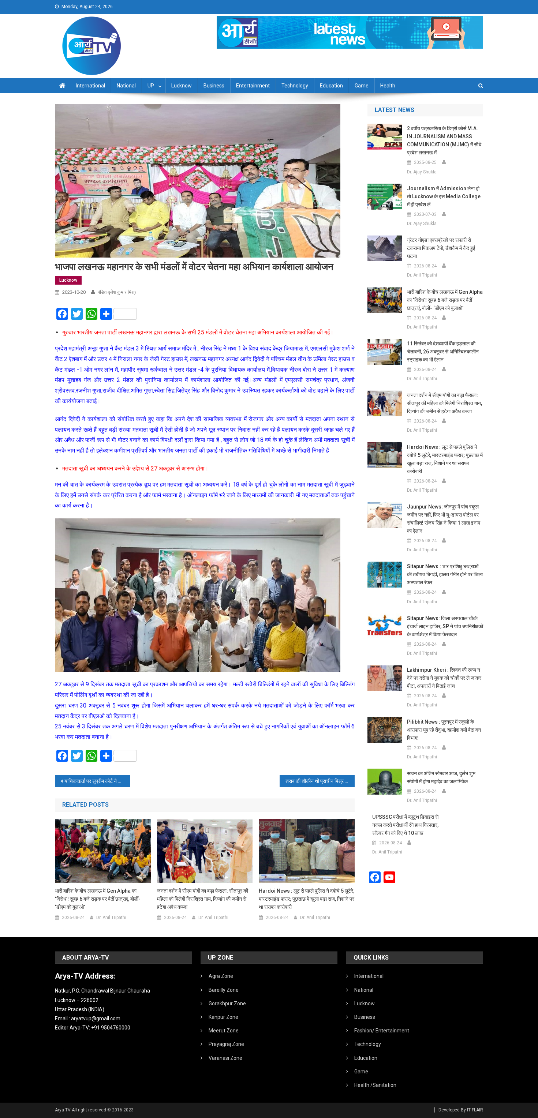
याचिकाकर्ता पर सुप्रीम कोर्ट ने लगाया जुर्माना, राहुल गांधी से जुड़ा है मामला (97, 781)
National (126, 86)
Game (362, 86)
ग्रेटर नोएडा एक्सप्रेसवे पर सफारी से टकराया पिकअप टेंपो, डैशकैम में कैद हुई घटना (441, 248)
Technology (294, 86)
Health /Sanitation (375, 1085)
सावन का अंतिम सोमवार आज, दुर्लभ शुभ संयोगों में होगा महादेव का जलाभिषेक (441, 777)
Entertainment (253, 86)
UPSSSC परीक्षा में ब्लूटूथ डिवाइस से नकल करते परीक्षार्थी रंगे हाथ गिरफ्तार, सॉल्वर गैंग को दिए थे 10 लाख (405, 825)
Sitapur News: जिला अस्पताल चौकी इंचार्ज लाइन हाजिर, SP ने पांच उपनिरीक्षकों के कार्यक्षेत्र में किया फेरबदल (445, 626)
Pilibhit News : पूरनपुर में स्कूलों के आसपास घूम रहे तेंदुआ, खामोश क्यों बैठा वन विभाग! (444, 730)
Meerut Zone (224, 1030)
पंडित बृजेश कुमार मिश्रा (118, 292)
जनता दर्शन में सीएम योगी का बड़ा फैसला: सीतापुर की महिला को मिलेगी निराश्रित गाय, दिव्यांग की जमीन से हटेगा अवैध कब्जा (202, 899)
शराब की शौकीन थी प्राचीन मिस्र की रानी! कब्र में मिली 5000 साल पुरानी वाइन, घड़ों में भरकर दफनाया (320, 781)
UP (150, 86)
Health (387, 86)
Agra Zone (221, 976)
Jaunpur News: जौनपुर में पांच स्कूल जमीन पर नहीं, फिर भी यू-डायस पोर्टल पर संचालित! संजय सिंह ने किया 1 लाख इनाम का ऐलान (443, 519)
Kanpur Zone (223, 1017)
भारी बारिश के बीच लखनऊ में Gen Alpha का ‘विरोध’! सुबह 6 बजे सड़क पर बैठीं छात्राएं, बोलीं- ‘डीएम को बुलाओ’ (98, 899)
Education (331, 86)
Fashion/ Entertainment (381, 1030)
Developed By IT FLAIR (460, 1110)
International (90, 86)
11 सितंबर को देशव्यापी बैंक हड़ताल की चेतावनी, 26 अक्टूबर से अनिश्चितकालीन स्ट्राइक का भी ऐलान (443, 352)
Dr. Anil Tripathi (111, 917)
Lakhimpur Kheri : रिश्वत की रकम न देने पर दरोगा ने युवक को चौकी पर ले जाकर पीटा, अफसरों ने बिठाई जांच (444, 678)
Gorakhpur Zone (227, 1003)
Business (213, 86)
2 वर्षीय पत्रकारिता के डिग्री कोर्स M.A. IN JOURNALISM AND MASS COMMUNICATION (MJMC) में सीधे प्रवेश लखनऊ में (444, 140)
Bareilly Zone (224, 990)
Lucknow (181, 86)
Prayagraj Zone (226, 1044)
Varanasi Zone (225, 1058)
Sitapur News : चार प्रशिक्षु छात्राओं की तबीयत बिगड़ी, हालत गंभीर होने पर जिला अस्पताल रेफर (445, 574)
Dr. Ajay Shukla (422, 172)
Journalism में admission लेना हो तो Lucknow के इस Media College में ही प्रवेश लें (444, 196)
